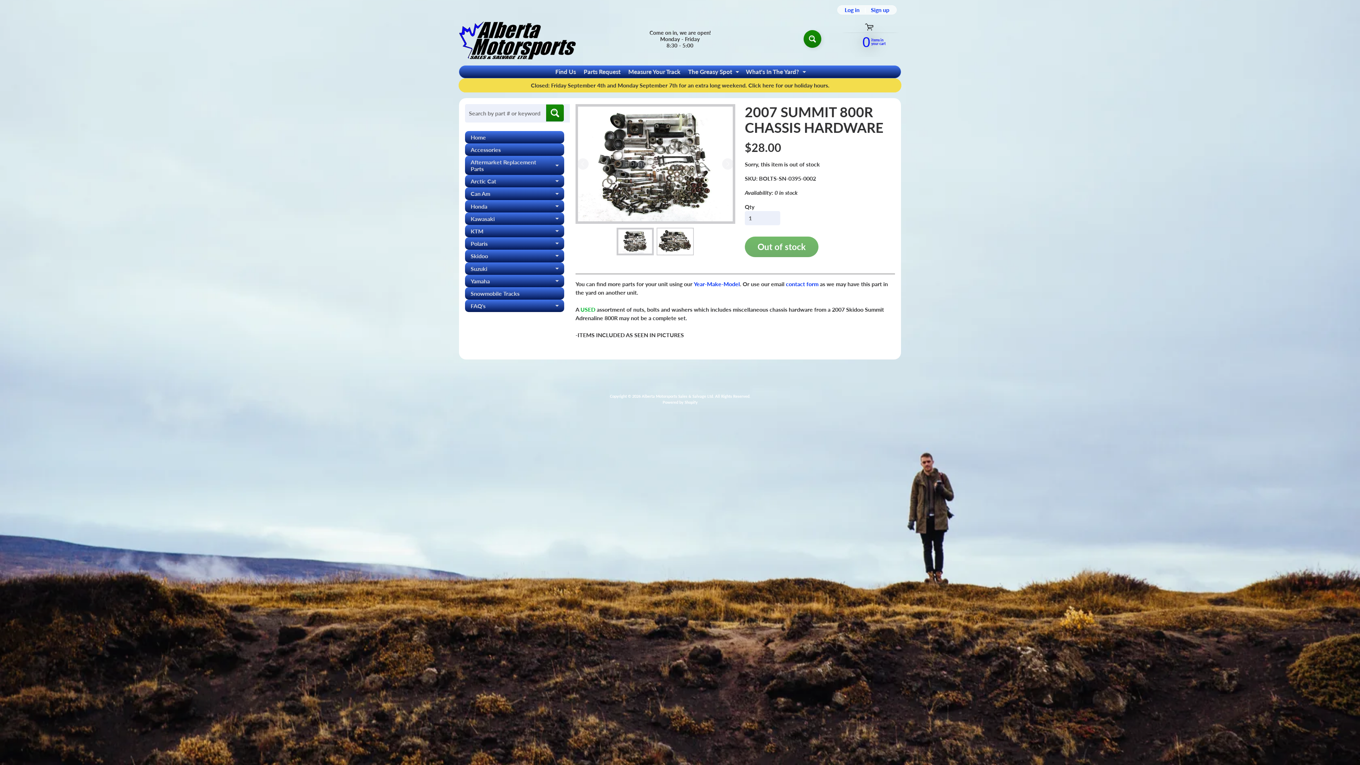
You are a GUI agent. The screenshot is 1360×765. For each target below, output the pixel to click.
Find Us (565, 71)
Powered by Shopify (680, 402)
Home (478, 137)
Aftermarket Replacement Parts (517, 166)
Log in (852, 10)
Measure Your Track (654, 71)
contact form (802, 283)
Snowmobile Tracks (495, 293)
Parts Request (602, 71)
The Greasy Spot (714, 73)
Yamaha (517, 282)
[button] (635, 242)
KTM (517, 232)
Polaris (517, 245)
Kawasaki (517, 220)
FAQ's (517, 307)
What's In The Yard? (777, 73)
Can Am (517, 195)
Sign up (880, 10)
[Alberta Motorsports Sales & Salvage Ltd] (517, 39)
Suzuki (517, 270)
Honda (517, 207)
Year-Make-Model (717, 283)
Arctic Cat (517, 182)
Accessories (486, 149)
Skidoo (517, 257)
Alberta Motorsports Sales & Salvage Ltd (677, 396)
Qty (749, 206)
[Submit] (555, 112)
